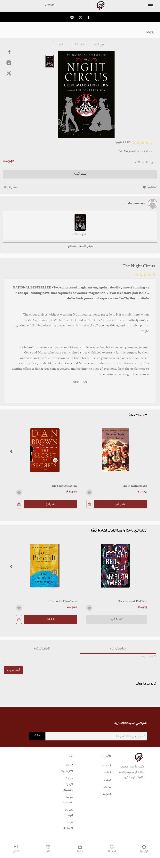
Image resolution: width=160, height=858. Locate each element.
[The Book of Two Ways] (45, 565)
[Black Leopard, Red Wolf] (115, 565)
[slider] (145, 275)
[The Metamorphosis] (115, 450)
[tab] (118, 649)
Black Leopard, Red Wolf (132, 601)
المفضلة (112, 851)
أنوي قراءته (98, 45)
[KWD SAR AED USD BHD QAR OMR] (80, 5)
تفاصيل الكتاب (141, 162)
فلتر (48, 851)
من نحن (107, 787)
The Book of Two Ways (63, 601)
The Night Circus (80, 234)
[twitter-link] (80, 17)
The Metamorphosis (134, 486)
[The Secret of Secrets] (45, 450)
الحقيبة (80, 851)
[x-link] (8, 73)
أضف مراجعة (13, 670)
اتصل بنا (106, 794)
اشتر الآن (120, 504)
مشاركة (12, 187)
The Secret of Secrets (64, 486)
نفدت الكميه (116, 619)
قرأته (61, 45)
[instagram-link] (72, 17)
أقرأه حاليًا (80, 45)
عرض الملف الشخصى (80, 246)
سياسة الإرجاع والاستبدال (68, 784)
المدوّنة (107, 780)
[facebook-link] (89, 17)
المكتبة (107, 773)
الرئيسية (106, 766)
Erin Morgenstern (128, 151)
